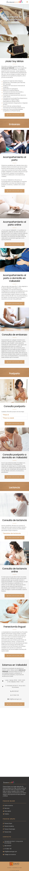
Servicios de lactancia (12, 533)
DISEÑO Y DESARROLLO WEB (14, 867)
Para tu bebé (9, 418)
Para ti (6, 415)
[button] (14, 414)
